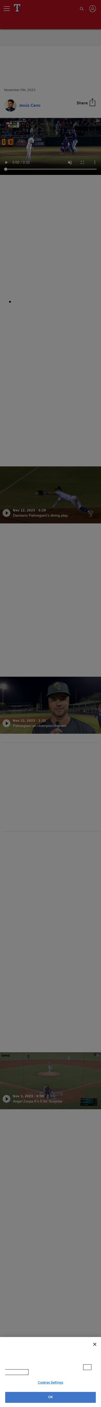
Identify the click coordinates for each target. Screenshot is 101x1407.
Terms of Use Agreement (51, 1372)
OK (50, 1397)
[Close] (94, 1349)
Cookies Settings (50, 1382)
